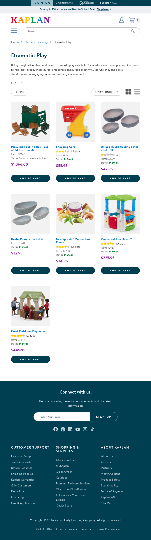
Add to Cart (35, 178)
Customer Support (23, 456)
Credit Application (23, 503)
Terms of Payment (112, 491)
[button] (115, 3)
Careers (106, 462)
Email (59, 529)
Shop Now (103, 9)
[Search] (133, 31)
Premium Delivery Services (73, 483)
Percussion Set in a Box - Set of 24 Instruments (29, 148)
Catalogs (61, 477)
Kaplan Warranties (23, 479)
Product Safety (110, 479)
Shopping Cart (65, 147)
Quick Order (64, 472)
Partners (106, 468)
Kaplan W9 (108, 497)
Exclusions (17, 491)
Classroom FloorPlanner (71, 489)
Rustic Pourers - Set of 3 (27, 239)
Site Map (106, 503)
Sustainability (109, 485)
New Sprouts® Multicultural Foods (73, 240)
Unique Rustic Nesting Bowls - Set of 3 (119, 148)
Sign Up (103, 417)
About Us (107, 456)
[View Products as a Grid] (128, 92)
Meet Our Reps (110, 474)
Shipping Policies (22, 474)
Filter (21, 91)
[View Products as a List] (137, 92)
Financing (17, 497)
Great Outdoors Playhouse (28, 331)
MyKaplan (62, 466)
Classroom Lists (66, 460)
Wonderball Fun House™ (116, 239)
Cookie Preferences (107, 529)
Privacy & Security (79, 529)
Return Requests (21, 468)
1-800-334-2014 (41, 529)
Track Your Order (22, 462)
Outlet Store (64, 505)
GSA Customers (21, 485)
